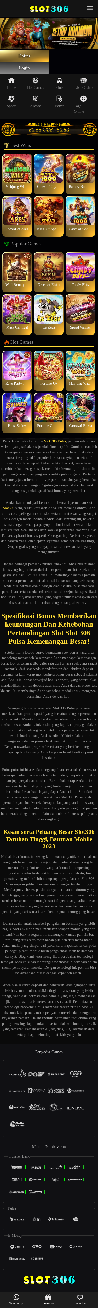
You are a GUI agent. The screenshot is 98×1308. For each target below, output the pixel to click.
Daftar (24, 55)
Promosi (48, 1303)
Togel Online (79, 108)
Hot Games (35, 88)
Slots (59, 88)
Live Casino (83, 88)
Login (24, 67)
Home (11, 88)
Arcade (35, 106)
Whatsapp (16, 1303)
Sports (11, 106)
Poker (59, 106)
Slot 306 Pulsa (55, 441)
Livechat (80, 1303)
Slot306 (9, 508)
